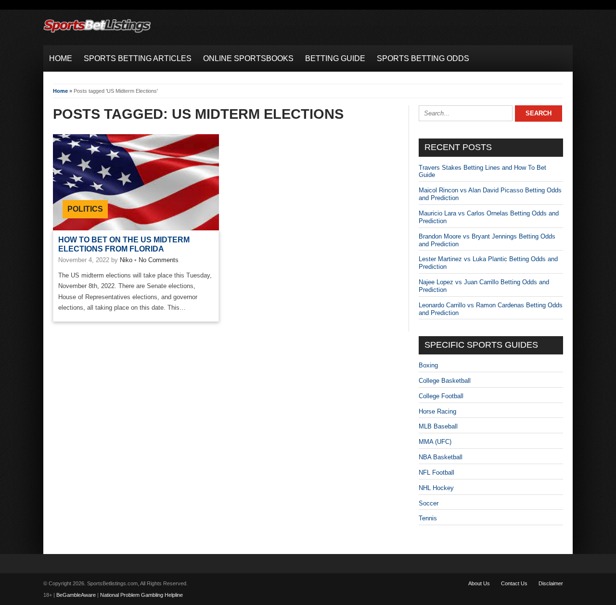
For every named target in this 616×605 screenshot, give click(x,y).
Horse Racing (437, 411)
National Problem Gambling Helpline (141, 595)
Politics (85, 209)
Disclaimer (551, 583)
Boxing (428, 365)
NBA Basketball (440, 457)
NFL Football (436, 472)
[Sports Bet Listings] (97, 33)
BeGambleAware (76, 595)
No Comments (159, 260)
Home (60, 91)
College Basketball (445, 380)
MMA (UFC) (435, 441)
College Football (441, 396)
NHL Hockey (436, 488)
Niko (126, 260)
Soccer (428, 503)
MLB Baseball (438, 426)
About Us (479, 583)
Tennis (428, 518)
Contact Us (514, 583)
